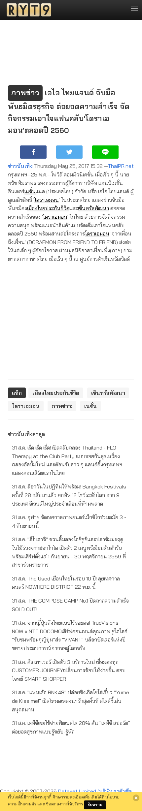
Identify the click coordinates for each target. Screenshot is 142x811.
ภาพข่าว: (62, 406)
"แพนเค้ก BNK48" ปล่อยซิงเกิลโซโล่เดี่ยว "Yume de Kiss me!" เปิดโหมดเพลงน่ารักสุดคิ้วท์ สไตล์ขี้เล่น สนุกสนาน (70, 700)
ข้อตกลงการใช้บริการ (64, 803)
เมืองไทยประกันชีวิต (48, 208)
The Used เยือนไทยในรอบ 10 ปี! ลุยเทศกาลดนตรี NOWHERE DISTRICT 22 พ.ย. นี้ (66, 582)
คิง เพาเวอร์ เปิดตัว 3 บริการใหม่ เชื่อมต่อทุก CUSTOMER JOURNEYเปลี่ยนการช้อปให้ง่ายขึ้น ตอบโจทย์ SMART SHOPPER (68, 670)
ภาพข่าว (25, 92)
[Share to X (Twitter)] (69, 152)
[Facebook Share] (33, 152)
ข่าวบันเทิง (20, 166)
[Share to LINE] (105, 152)
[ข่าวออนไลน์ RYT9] (26, 10)
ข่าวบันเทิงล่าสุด (26, 434)
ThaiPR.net (121, 166)
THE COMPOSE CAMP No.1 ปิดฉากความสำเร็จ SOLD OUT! (70, 604)
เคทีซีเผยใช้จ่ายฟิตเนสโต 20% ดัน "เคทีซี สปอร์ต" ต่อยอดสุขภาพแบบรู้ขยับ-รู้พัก (71, 727)
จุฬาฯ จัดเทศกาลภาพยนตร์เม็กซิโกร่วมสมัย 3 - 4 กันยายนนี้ (69, 521)
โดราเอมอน (46, 200)
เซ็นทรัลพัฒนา (93, 208)
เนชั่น (30, 191)
